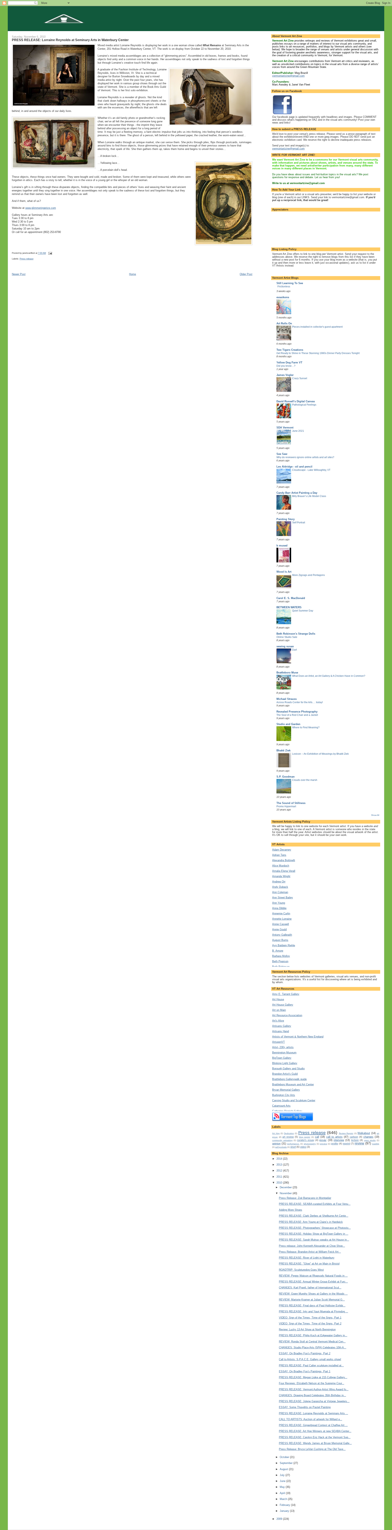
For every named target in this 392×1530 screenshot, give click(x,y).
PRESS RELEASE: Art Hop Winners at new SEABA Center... (315, 1431)
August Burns (280, 940)
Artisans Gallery (281, 1025)
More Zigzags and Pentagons (308, 575)
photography (310, 1144)
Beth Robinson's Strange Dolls (295, 633)
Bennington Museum (284, 1052)
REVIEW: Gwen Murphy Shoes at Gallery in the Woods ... (313, 1293)
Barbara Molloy (281, 956)
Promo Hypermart (286, 806)
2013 (279, 1164)
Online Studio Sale (286, 637)
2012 (279, 1170)
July (282, 1475)
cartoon (354, 1136)
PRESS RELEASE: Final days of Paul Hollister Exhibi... (312, 1305)
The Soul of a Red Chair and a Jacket (297, 715)
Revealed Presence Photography (296, 711)
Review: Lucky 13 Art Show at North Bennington (307, 1329)
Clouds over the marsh (304, 780)
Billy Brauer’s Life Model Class (309, 496)
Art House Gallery (282, 1004)
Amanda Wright (281, 876)
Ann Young (278, 902)
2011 (279, 1176)
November (286, 1193)
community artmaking (282, 1140)
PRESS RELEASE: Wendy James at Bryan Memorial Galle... (315, 1443)
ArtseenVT (278, 1041)
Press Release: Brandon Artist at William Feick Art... (310, 1251)
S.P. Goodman (285, 776)
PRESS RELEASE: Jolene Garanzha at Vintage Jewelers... (314, 1401)
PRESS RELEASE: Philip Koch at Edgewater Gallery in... (313, 1335)
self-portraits (281, 1147)
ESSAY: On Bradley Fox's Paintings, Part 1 (304, 1371)
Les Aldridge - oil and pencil (294, 466)
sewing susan (285, 646)
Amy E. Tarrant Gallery (285, 994)
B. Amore (277, 950)
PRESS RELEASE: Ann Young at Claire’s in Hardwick (311, 1221)
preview (323, 1144)
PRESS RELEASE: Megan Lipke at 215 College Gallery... (313, 1377)
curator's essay (305, 1140)
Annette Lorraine (282, 918)
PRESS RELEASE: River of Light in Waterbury (306, 1257)
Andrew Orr (278, 881)
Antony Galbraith (282, 934)
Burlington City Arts (283, 1095)
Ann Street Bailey (282, 897)
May (283, 1486)
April (283, 1493)
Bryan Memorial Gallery (286, 1089)
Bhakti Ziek (283, 750)
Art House (278, 999)
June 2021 (298, 430)
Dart (294, 649)
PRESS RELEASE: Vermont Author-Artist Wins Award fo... (314, 1389)
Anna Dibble (279, 908)
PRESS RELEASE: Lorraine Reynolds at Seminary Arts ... (313, 1413)
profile (334, 1143)
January (285, 1510)
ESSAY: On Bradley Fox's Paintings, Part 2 (304, 1353)
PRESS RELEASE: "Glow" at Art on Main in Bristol (309, 1263)
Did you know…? (285, 365)
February (285, 1504)
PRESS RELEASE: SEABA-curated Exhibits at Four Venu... (315, 1203)
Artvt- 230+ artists (283, 1047)
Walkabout (363, 1133)
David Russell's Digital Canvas (295, 401)
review (359, 1143)
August (284, 1469)
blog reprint (304, 1137)
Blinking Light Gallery (284, 1063)
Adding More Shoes (290, 1209)
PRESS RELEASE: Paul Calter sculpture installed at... (311, 1365)
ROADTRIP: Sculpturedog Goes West (301, 1269)
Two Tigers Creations (289, 349)
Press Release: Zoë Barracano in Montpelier (305, 1197)
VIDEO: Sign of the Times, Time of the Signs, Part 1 (310, 1317)
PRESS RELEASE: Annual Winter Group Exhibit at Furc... (313, 1281)
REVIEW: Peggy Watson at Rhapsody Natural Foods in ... (313, 1275)
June (283, 1481)
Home (132, 274)
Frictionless (283, 286)
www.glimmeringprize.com (40, 207)
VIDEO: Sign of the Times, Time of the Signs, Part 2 (310, 1323)
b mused (281, 545)
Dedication (289, 1133)
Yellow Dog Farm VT (289, 362)
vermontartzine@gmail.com (288, 75)
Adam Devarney (281, 849)
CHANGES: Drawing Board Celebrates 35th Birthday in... (312, 1395)
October (285, 1457)
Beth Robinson (281, 966)
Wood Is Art (283, 571)
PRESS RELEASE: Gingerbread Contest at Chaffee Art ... (313, 1425)
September (286, 1463)
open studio (370, 1140)
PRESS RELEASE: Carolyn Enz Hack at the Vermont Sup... (315, 1437)
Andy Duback (280, 886)
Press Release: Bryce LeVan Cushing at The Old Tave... (312, 1449)
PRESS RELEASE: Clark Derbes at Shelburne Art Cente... (313, 1215)
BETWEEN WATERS (289, 607)
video (303, 1147)
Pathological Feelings (304, 404)
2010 (279, 1182)
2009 (279, 1518)
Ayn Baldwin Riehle (283, 945)
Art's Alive (278, 1020)
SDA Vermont (284, 427)
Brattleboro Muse (287, 672)
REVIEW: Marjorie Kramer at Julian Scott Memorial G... (312, 1299)
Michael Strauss (286, 698)
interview (339, 1140)
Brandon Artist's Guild (285, 1073)
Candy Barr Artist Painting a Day (296, 492)
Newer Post (19, 274)
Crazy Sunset (299, 378)
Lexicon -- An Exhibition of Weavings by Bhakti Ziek (320, 753)
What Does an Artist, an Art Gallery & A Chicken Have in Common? (328, 676)
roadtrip (375, 1144)
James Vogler (285, 375)
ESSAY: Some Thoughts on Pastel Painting (305, 1407)
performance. (293, 1144)
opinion (276, 1143)
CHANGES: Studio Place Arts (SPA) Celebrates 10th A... (312, 1347)
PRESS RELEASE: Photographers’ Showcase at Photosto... (315, 1227)
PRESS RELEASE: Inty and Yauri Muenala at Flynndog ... (313, 1311)
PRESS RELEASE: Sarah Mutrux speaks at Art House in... (314, 1239)
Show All (375, 815)
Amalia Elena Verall (283, 870)
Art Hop (276, 1133)
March (284, 1499)
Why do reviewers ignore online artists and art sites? (305, 457)
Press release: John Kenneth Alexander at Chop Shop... (312, 1245)
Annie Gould (279, 929)
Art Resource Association (287, 1015)
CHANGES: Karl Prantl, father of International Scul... (310, 1287)
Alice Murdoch (280, 865)
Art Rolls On (284, 323)
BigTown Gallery (281, 1057)
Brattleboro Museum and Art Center (293, 1084)
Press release (26, 258)
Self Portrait (298, 522)
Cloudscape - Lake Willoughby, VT (311, 470)
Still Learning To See (289, 283)
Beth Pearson (280, 961)
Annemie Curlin (281, 913)
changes (368, 1136)
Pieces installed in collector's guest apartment (317, 326)
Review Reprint (346, 1133)
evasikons (282, 297)
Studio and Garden (288, 724)
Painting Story (285, 519)
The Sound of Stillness (290, 803)
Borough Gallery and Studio (288, 1068)
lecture (355, 1140)
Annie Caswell (280, 924)
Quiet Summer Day (302, 610)
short (293, 1147)
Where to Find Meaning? (306, 727)
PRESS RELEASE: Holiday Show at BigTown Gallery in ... (313, 1233)
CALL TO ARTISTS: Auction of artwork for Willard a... (310, 1419)
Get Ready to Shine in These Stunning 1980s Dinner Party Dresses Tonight (318, 353)
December (286, 1187)
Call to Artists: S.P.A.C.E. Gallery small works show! (310, 1359)
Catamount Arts (281, 1105)
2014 (279, 1158)
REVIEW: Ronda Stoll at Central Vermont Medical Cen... (312, 1341)
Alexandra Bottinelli (283, 860)
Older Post (246, 274)
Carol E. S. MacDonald (290, 598)
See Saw (281, 453)
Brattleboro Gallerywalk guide (289, 1079)
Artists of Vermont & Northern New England (297, 1036)
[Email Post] (50, 253)
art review (288, 1136)
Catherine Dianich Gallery (287, 1111)
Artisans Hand (280, 1031)
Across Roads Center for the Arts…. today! (299, 702)
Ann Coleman (280, 892)
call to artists (334, 1136)
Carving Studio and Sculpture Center (293, 1100)
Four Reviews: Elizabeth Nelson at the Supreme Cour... (311, 1383)
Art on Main (279, 1010)
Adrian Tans (279, 855)
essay (322, 1140)
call (317, 1136)
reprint (346, 1143)
